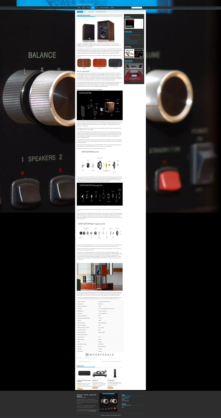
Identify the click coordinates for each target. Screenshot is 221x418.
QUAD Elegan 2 (128, 38)
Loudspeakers (85, 357)
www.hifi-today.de (92, 410)
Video (97, 7)
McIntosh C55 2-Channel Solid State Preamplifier (111, 361)
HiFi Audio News (79, 357)
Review (88, 7)
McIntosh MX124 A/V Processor (131, 42)
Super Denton (90, 357)
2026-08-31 (79, 378)
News (93, 7)
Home (79, 7)
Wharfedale (95, 357)
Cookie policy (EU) (125, 400)
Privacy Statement (104, 7)
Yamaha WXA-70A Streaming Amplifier (132, 34)
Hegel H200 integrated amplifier (131, 40)
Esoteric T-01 (127, 36)
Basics (83, 7)
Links (123, 407)
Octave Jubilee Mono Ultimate (84, 361)
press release (84, 18)
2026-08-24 (94, 378)
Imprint (112, 7)
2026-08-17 (109, 379)
